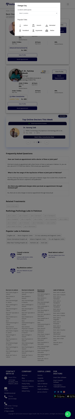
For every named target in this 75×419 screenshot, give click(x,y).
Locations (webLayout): (24, 10)
